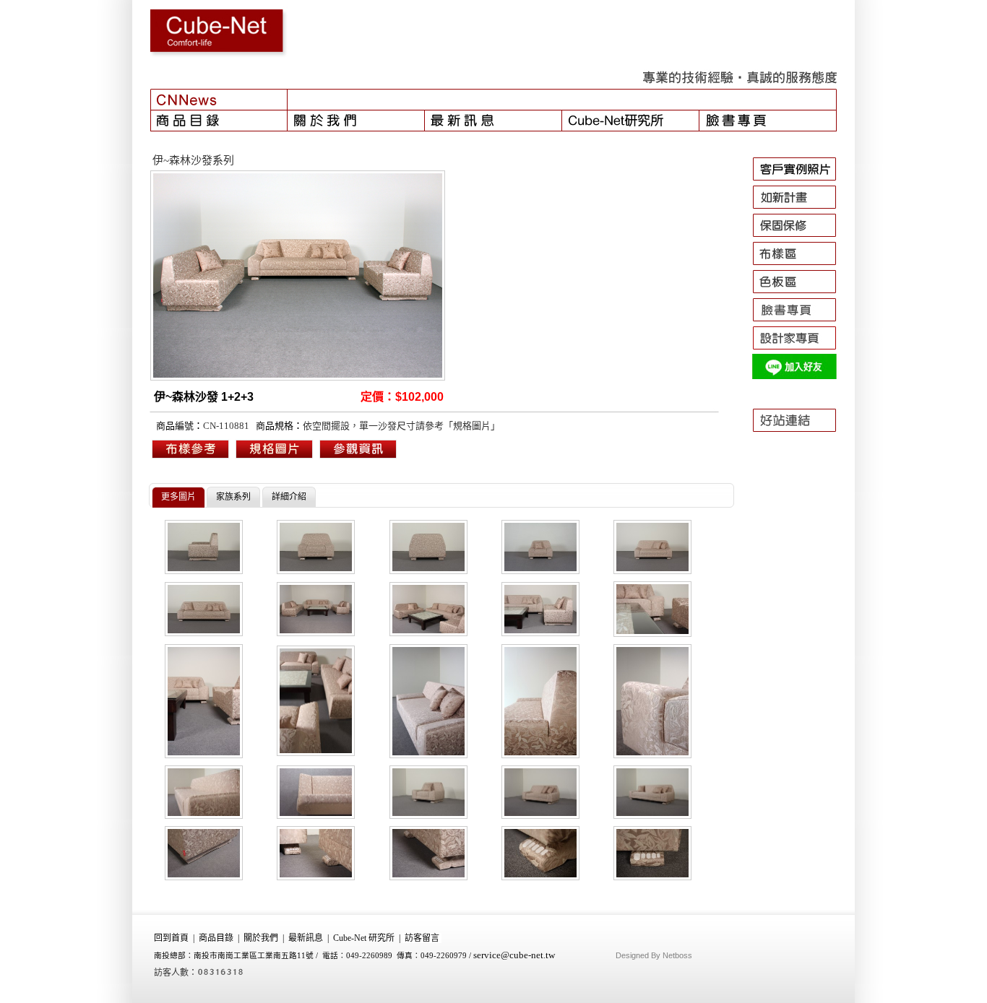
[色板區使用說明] (801, 293)
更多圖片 (178, 497)
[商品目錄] (219, 120)
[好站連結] (801, 438)
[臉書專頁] (768, 120)
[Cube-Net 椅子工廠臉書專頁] (801, 321)
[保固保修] (801, 237)
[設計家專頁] (801, 349)
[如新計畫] (801, 209)
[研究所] (630, 120)
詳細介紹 (289, 497)
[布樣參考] (190, 457)
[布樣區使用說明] (801, 265)
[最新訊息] (493, 120)
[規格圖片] (358, 457)
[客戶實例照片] (801, 180)
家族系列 (233, 497)
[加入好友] (801, 378)
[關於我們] (356, 120)
